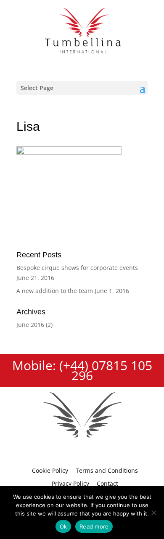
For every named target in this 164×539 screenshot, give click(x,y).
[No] (153, 512)
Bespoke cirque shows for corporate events (77, 268)
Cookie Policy (50, 470)
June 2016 (30, 325)
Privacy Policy (70, 483)
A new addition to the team (54, 291)
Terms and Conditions (107, 470)
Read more (93, 526)
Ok (63, 526)
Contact (107, 483)
